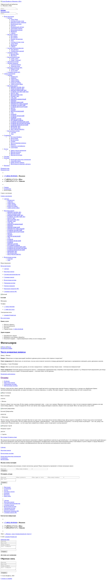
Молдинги (14, 55)
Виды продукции (9, 16)
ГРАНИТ (13, 110)
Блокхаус (13, 25)
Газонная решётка (16, 64)
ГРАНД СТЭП (15, 69)
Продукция (7, 487)
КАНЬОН (13, 114)
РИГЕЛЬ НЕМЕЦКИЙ (17, 111)
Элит (12, 134)
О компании (7, 135)
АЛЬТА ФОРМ (15, 81)
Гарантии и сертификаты (18, 146)
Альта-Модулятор (16, 161)
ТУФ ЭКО (14, 97)
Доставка (6, 156)
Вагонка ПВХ (15, 54)
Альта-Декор (14, 19)
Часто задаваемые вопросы (18, 143)
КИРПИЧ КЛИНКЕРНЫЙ (18, 99)
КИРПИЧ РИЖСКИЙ (17, 102)
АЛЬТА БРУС (15, 79)
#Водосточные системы (11, 385)
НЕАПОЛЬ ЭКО (15, 128)
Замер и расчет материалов (18, 150)
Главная (6, 187)
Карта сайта (7, 496)
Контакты (7, 165)
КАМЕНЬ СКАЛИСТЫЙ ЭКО (20, 91)
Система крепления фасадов (15, 48)
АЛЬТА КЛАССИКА (17, 84)
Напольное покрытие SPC (14, 67)
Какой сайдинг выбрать (17, 162)
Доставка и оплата (9, 491)
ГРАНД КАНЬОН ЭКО (17, 88)
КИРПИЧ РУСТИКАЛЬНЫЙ (19, 103)
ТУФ (12, 113)
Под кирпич (14, 37)
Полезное (6, 158)
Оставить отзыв (12, 437)
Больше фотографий (6, 348)
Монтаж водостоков (16, 155)
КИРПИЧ (13, 100)
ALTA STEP (14, 70)
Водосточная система (13, 57)
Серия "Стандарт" (16, 60)
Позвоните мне (5, 12)
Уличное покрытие (12, 63)
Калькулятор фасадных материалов (21, 159)
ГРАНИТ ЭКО (15, 96)
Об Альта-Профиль (16, 137)
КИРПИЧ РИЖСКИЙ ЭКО (18, 90)
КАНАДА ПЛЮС (16, 82)
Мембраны (14, 31)
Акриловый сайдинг (16, 28)
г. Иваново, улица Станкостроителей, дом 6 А (18, 534)
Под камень (14, 36)
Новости (13, 144)
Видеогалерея (15, 140)
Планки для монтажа (17, 39)
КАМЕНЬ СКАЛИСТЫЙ (18, 105)
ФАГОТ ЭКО (14, 93)
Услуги (6, 149)
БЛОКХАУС (14, 76)
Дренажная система (13, 61)
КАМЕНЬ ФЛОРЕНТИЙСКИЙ (20, 122)
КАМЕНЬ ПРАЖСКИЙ (17, 116)
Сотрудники (14, 147)
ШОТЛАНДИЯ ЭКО (17, 94)
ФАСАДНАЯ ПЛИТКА (17, 129)
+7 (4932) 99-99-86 (9, 306)
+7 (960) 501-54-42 (9, 309)
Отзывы (13, 141)
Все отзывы (4, 437)
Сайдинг (9, 18)
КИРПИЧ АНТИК (16, 119)
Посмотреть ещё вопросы (8, 374)
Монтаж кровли (15, 153)
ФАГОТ (13, 108)
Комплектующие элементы (18, 22)
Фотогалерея (14, 138)
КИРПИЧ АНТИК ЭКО (17, 87)
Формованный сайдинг (17, 27)
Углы (12, 40)
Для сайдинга (14, 49)
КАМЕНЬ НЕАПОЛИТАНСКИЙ (20, 123)
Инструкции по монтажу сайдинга (21, 164)
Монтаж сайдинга (16, 152)
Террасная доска (15, 66)
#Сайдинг (7, 381)
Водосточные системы (7, 453)
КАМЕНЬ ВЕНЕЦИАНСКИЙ (19, 125)
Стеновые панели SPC (13, 72)
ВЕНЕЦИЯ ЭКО (15, 126)
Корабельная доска (16, 24)
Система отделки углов (17, 21)
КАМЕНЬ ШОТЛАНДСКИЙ (19, 107)
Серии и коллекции (9, 73)
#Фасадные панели (9, 382)
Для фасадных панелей (17, 51)
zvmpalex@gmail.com (10, 315)
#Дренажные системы (10, 384)
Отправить (4, 470)
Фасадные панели (12, 34)
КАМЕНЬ (13, 117)
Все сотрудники (5, 318)
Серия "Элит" (15, 58)
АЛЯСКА (13, 78)
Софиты (13, 33)
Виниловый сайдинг (17, 30)
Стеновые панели (12, 52)
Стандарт (13, 132)
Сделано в (6, 578)
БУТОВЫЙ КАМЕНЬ (17, 120)
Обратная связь (5, 539)
